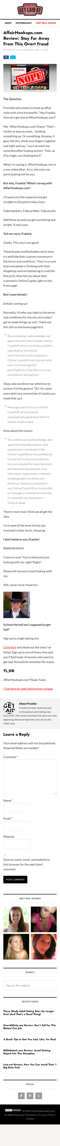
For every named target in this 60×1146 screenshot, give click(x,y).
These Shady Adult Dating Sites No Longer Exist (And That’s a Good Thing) (28, 1012)
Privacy (43, 1114)
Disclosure (31, 1114)
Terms (51, 1114)
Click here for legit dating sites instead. (28, 688)
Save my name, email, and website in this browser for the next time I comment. (26, 864)
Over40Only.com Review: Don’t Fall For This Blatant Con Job (29, 1026)
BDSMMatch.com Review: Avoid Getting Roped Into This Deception (26, 1052)
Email (7, 818)
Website (8, 836)
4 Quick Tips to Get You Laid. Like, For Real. (29, 1039)
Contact (30, 1118)
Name (8, 800)
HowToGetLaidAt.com (30, 9)
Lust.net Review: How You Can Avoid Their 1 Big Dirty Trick (29, 1066)
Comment (10, 757)
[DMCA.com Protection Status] (13, 1111)
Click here (9, 647)
